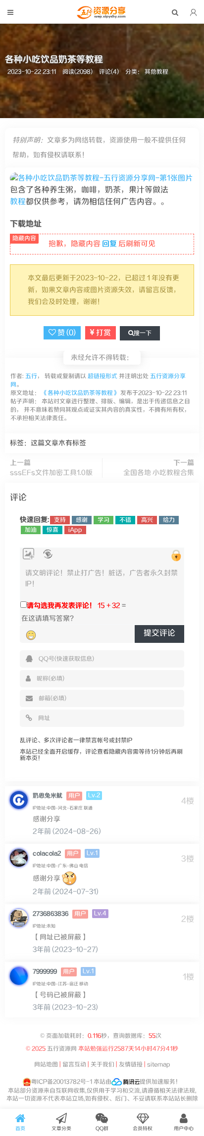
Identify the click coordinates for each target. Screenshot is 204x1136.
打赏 (103, 333)
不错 (125, 520)
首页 (20, 1129)
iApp (75, 530)
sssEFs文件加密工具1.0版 (51, 473)
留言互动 (74, 1064)
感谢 (82, 520)
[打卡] (48, 554)
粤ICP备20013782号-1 (61, 1082)
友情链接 (131, 1064)
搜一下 (143, 333)
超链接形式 (102, 376)
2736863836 (50, 914)
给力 (169, 520)
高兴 (147, 520)
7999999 (45, 971)
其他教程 (156, 72)
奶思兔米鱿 (47, 796)
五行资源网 (62, 1049)
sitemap (158, 1064)
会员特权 (143, 1129)
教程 (18, 202)
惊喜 (52, 530)
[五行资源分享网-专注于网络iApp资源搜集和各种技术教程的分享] (102, 17)
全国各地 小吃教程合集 (158, 473)
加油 (31, 530)
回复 (109, 244)
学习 (103, 520)
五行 (30, 376)
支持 (60, 520)
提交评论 (159, 633)
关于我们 (102, 1064)
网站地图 (46, 1064)
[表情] (31, 635)
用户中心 (184, 1129)
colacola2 (47, 853)
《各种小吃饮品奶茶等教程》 (80, 393)
